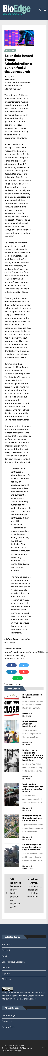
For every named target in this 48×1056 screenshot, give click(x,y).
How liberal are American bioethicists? (30, 723)
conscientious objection (13, 962)
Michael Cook (9, 77)
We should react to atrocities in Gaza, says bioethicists (31, 847)
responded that (11, 449)
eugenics (6, 973)
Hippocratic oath (15, 684)
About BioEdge (8, 1015)
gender (5, 956)
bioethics (6, 979)
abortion (6, 967)
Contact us (7, 1021)
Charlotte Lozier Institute (16, 446)
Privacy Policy (8, 1027)
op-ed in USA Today (14, 184)
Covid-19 (6, 950)
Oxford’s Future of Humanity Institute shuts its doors (32, 818)
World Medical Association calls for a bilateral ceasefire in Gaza (32, 788)
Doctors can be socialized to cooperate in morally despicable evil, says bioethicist (32, 755)
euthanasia (7, 944)
